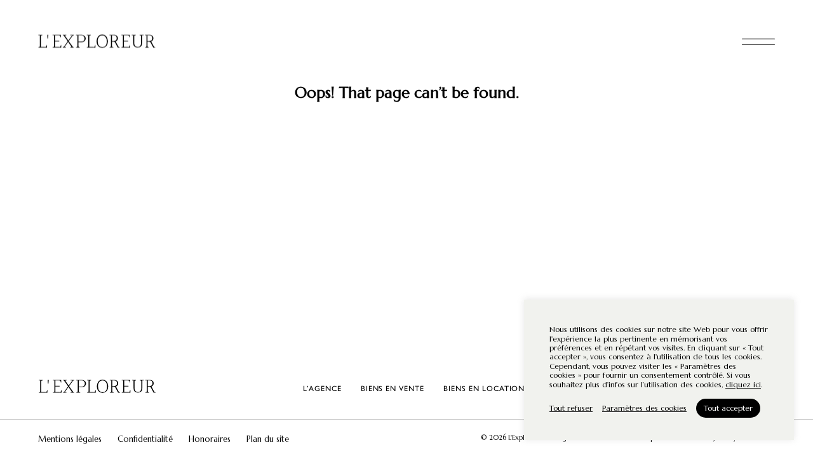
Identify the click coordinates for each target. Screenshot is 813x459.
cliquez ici (743, 384)
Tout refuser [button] (571, 408)
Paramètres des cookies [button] (644, 408)
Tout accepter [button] (728, 408)
